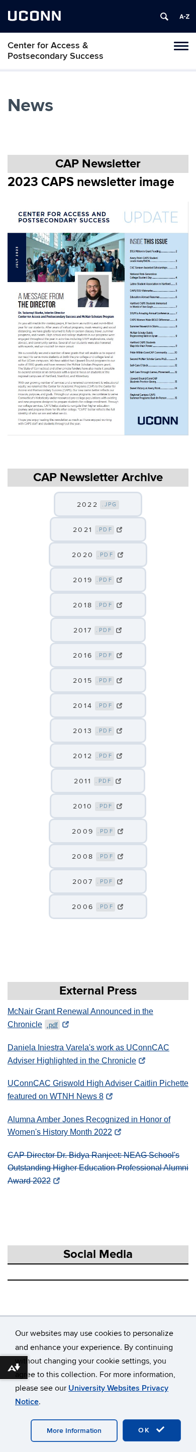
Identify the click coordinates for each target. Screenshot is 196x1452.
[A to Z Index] (184, 17)
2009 (93, 831)
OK (145, 1430)
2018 (93, 605)
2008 (93, 856)
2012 (93, 756)
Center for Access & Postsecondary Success (56, 50)
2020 (93, 555)
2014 (93, 705)
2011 (93, 781)
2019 (93, 580)
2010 (93, 806)
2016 (93, 655)
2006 (93, 906)
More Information (74, 1430)
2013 (93, 731)
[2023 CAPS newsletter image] (98, 318)
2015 (93, 680)
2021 (93, 529)
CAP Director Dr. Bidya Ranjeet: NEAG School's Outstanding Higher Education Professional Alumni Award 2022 (98, 1168)
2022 (97, 504)
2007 (93, 881)
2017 (93, 630)
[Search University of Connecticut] (164, 17)
